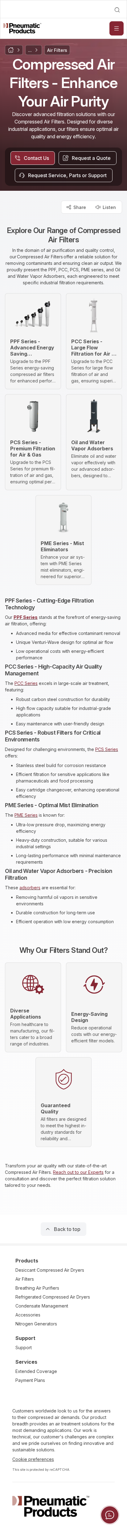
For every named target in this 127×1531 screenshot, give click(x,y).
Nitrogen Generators (36, 1323)
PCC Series (26, 683)
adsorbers (29, 887)
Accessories (27, 1314)
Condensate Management (41, 1305)
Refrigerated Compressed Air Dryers (52, 1296)
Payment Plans (30, 1380)
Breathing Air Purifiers (37, 1288)
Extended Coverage (36, 1371)
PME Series (26, 815)
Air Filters (24, 1279)
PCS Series (106, 749)
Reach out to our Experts (78, 1172)
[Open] (116, 28)
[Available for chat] (109, 1515)
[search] (117, 10)
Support (23, 1347)
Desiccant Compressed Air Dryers (49, 1270)
